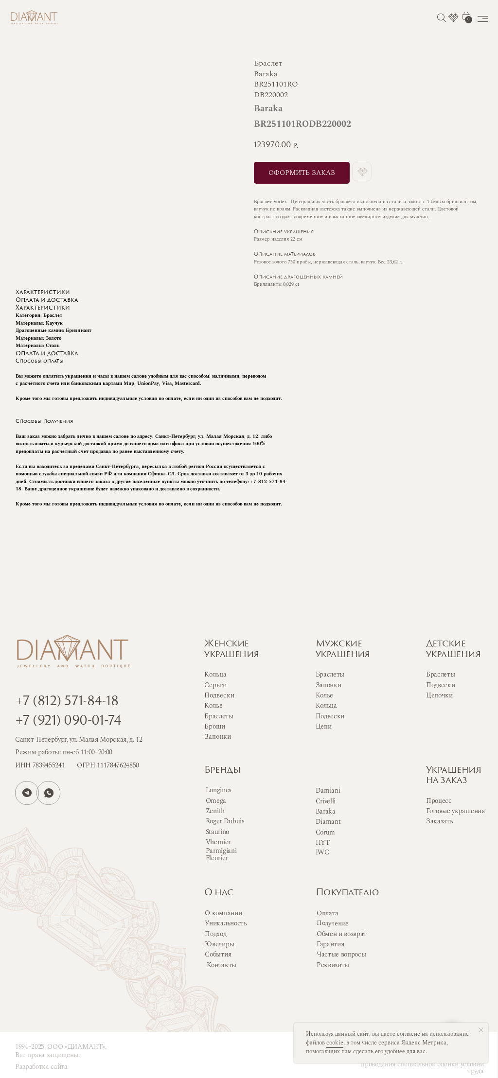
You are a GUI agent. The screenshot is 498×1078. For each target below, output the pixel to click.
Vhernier (218, 842)
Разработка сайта (41, 1066)
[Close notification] (481, 1030)
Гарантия (330, 944)
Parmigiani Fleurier (221, 854)
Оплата (327, 913)
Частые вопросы (341, 954)
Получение (333, 923)
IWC (322, 852)
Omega (216, 801)
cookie (334, 1042)
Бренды (222, 770)
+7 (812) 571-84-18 (66, 702)
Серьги (215, 685)
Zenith (215, 811)
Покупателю (347, 893)
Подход (215, 934)
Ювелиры (219, 944)
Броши (214, 726)
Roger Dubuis (225, 821)
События (218, 954)
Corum (325, 832)
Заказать (439, 821)
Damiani (328, 790)
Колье (324, 695)
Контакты (221, 965)
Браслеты (330, 674)
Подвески (330, 716)
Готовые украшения (455, 811)
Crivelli (326, 801)
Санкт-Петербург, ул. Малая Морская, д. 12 (78, 739)
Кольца (326, 705)
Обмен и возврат (342, 934)
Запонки (328, 685)
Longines (218, 790)
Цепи (324, 726)
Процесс (439, 801)
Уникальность (226, 923)
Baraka (326, 811)
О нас (218, 893)
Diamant (328, 822)
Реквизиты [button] (333, 965)
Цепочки (439, 695)
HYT (323, 842)
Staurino (217, 832)
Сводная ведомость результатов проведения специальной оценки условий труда (422, 1064)
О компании (223, 913)
